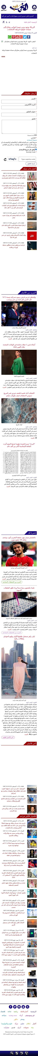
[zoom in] (4, 22)
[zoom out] (9, 22)
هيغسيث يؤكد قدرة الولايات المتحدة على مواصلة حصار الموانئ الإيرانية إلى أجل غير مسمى (13, 905)
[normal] (6, 22)
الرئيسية (34, 22)
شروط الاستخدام (32, 140)
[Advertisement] (19, 75)
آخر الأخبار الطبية (8, 737)
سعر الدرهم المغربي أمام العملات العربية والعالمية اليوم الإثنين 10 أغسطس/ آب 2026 (13, 875)
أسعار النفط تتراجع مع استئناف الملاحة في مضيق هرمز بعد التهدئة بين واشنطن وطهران (13, 985)
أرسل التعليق (31, 163)
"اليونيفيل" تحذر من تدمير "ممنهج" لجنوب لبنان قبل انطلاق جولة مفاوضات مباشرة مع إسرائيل (13, 791)
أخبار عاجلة (27, 22)
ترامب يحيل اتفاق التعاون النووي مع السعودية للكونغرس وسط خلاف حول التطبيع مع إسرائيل (13, 198)
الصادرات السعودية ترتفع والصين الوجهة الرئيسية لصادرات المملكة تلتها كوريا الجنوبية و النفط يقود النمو (13, 945)
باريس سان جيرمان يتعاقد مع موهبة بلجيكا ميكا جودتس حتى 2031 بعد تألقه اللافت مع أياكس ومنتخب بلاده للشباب (13, 825)
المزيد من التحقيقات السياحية (12, 582)
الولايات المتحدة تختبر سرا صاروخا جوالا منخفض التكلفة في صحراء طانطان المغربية (13, 965)
